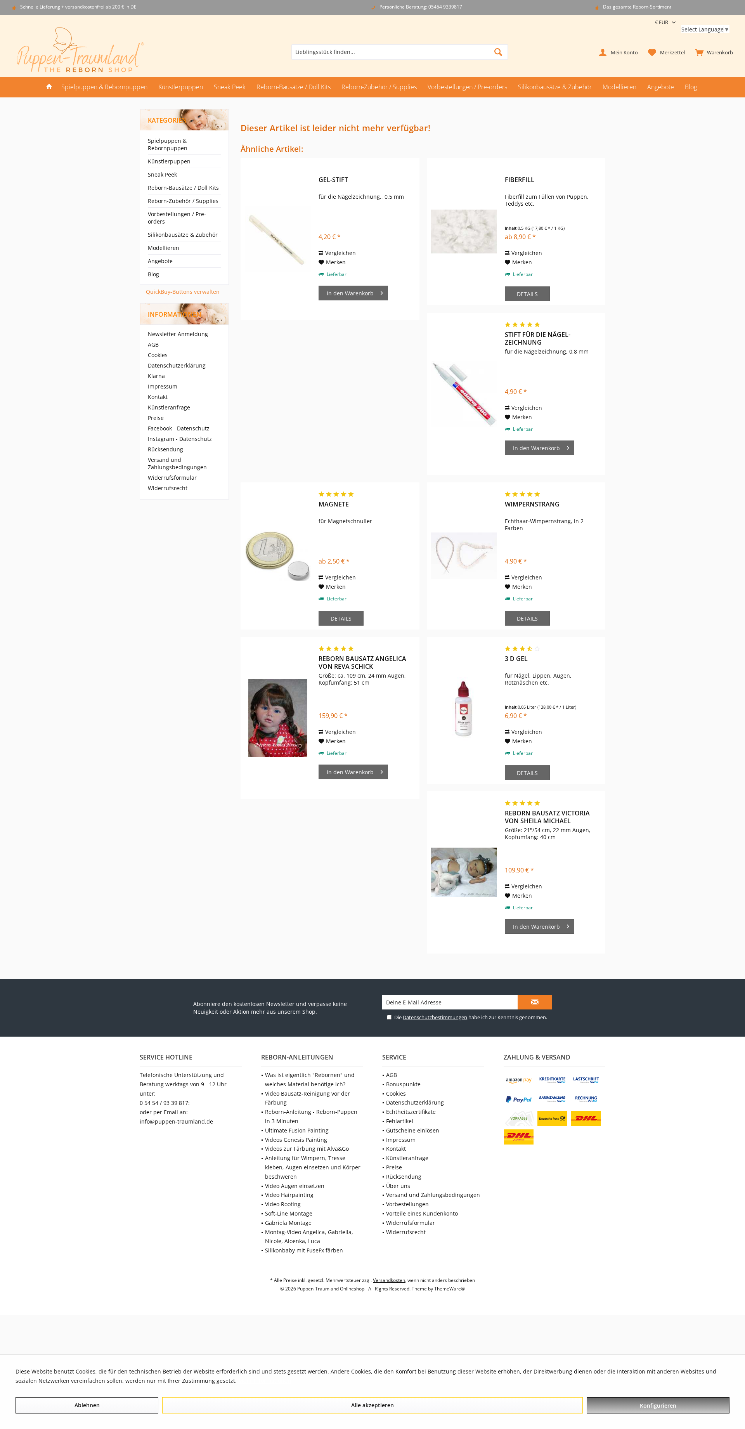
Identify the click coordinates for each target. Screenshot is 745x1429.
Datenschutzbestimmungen (435, 1017)
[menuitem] (712, 52)
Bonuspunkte (403, 1084)
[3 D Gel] (464, 710)
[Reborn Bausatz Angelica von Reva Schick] (278, 718)
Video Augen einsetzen (294, 1186)
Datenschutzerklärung (177, 365)
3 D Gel (516, 659)
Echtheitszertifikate (411, 1111)
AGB (153, 344)
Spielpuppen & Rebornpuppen (167, 144)
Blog (153, 274)
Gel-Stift (333, 180)
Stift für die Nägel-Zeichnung (537, 338)
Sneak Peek (162, 174)
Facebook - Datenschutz (179, 428)
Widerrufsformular (172, 477)
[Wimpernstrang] (464, 556)
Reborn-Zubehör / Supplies (183, 201)
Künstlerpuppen (169, 161)
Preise (156, 417)
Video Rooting (283, 1204)
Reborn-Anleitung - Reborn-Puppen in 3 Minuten (311, 1116)
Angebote (160, 261)
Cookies (158, 355)
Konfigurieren (658, 1405)
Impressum (162, 386)
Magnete (334, 504)
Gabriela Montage (288, 1222)
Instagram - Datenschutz (180, 438)
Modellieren (163, 247)
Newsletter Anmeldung (178, 334)
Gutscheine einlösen (412, 1130)
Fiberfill (519, 180)
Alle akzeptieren (372, 1405)
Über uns (398, 1186)
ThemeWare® (449, 1288)
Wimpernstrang (532, 504)
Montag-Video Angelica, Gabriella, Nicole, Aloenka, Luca (309, 1236)
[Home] (49, 87)
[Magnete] (278, 556)
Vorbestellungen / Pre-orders (177, 217)
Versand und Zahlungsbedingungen (177, 463)
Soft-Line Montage (288, 1213)
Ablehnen (87, 1405)
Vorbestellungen (407, 1204)
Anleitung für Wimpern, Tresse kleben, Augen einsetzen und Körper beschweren (312, 1167)
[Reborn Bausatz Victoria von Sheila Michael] (464, 872)
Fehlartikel (399, 1121)
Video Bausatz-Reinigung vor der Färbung (307, 1098)
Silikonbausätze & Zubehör (183, 234)
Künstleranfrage (169, 407)
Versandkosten (389, 1280)
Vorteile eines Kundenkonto (422, 1213)
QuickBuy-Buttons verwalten (183, 291)
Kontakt (158, 397)
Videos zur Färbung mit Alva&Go (307, 1148)
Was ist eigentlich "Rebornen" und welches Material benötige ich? (310, 1079)
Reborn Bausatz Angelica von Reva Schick (362, 662)
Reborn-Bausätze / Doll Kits (183, 187)
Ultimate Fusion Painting (297, 1130)
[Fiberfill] (464, 231)
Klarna (156, 376)
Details (527, 294)
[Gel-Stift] (278, 239)
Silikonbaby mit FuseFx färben (304, 1250)
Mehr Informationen (264, 1380)
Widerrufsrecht (167, 488)
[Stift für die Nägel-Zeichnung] (464, 394)
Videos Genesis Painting (296, 1139)
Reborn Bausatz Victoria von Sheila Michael (547, 817)
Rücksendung (165, 449)
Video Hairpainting (289, 1194)
